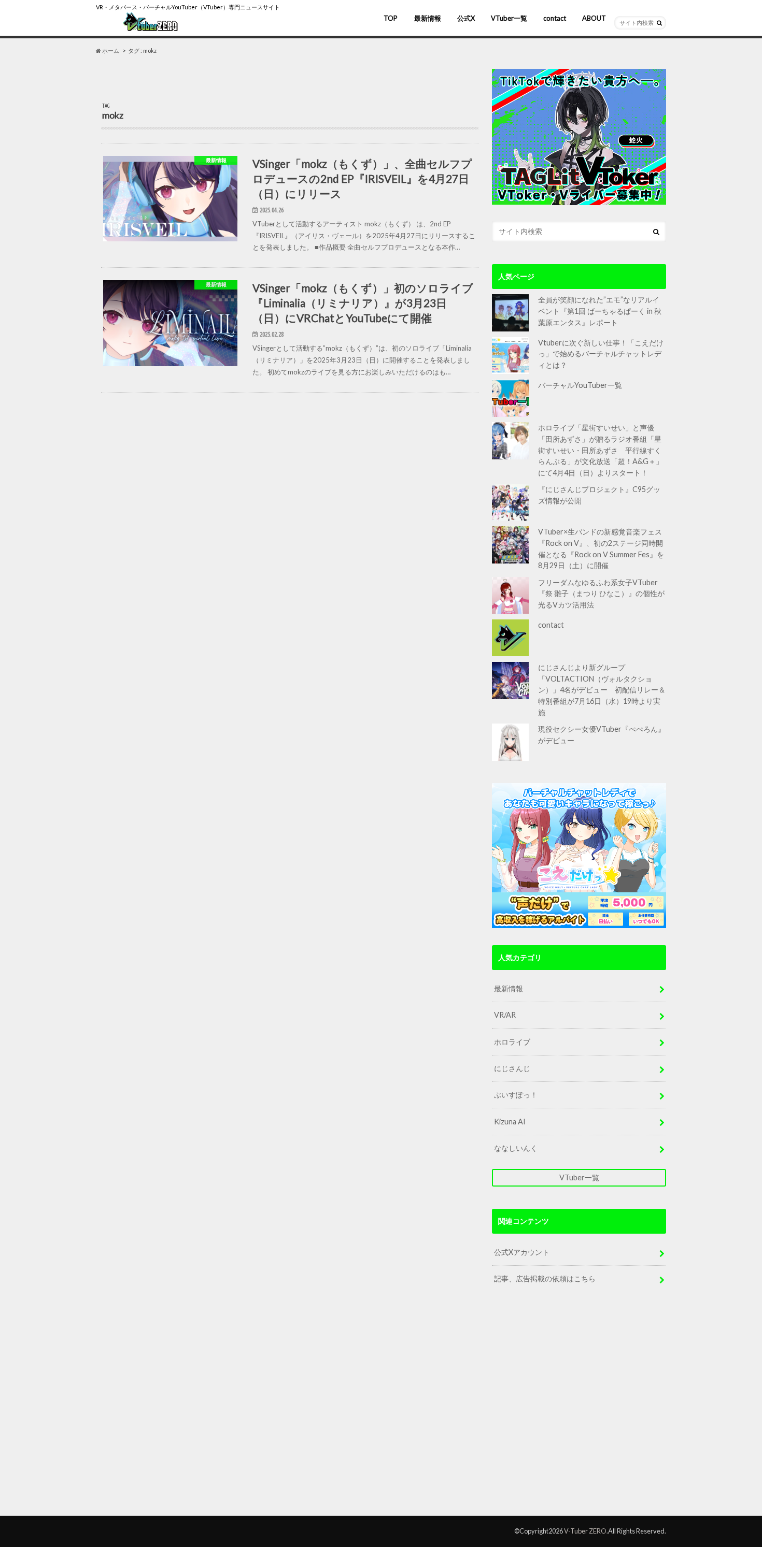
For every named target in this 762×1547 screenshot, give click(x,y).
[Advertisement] (579, 1409)
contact (554, 18)
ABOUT (594, 18)
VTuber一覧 (509, 18)
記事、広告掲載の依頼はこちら (545, 1278)
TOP (391, 18)
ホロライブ (512, 1041)
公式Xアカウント (521, 1252)
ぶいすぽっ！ (516, 1094)
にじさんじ (512, 1068)
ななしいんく (516, 1148)
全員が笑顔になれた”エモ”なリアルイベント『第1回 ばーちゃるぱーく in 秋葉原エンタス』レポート (599, 310)
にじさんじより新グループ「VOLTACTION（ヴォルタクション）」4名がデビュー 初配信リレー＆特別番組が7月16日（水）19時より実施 (602, 689)
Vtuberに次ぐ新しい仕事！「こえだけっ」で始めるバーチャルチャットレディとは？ (601, 353)
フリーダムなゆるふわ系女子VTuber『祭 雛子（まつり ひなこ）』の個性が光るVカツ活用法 (601, 593)
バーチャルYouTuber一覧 (580, 385)
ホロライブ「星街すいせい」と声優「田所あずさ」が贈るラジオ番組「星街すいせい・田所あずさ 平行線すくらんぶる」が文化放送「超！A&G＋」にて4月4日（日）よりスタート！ (600, 449)
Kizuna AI (510, 1121)
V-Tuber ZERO (585, 1531)
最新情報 (427, 18)
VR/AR (505, 1014)
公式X (466, 18)
